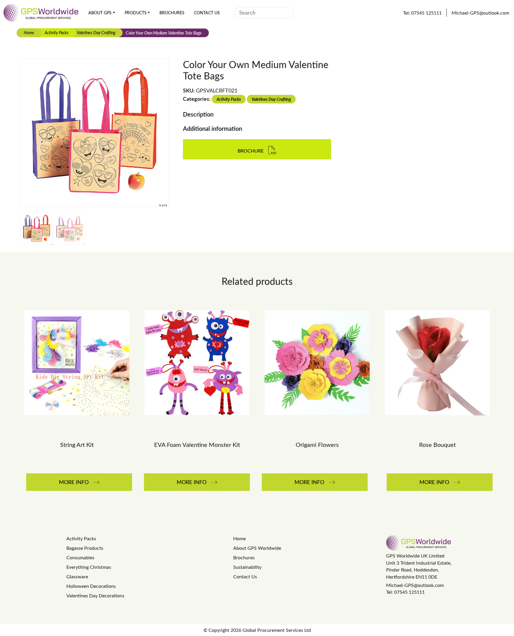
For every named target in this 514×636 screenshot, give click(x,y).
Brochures (171, 12)
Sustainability (247, 567)
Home (29, 32)
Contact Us (207, 12)
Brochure (251, 150)
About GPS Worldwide (257, 548)
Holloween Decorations (91, 586)
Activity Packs (57, 32)
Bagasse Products (84, 548)
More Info (74, 482)
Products (136, 12)
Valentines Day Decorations (95, 595)
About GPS (100, 12)
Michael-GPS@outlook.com (415, 585)
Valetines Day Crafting (96, 32)
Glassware (77, 576)
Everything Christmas (88, 567)
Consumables (80, 557)
